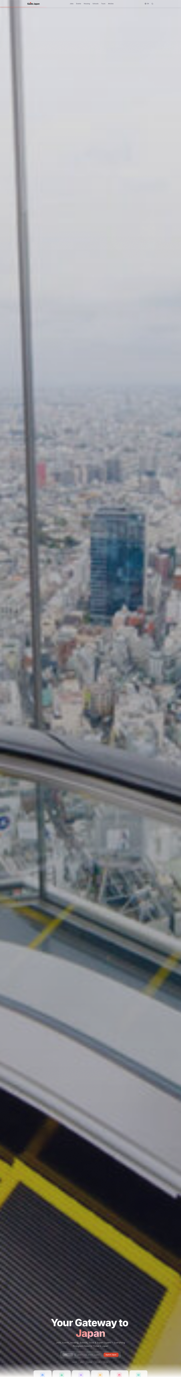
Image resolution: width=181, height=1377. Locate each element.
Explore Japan (111, 1355)
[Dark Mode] (152, 3)
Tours (103, 3)
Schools (95, 3)
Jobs (71, 3)
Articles (111, 3)
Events (78, 3)
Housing (87, 3)
